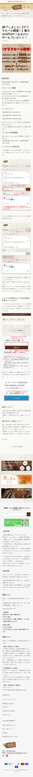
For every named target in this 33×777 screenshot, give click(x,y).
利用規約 (5, 733)
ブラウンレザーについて (9, 699)
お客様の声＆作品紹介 (9, 711)
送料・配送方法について (9, 725)
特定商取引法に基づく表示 (10, 736)
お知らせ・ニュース (8, 703)
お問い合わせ (6, 714)
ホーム (3, 13)
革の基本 (5, 707)
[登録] (28, 514)
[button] (4, 7)
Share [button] (5, 439)
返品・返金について (8, 729)
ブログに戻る (17, 446)
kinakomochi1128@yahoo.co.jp (16, 690)
